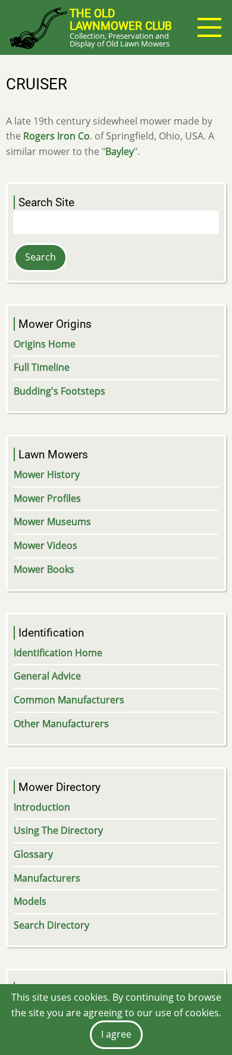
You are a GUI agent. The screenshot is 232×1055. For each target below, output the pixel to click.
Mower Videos (45, 545)
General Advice (47, 675)
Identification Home (58, 652)
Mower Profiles (47, 498)
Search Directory (51, 925)
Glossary (33, 854)
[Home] (38, 27)
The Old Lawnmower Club (121, 20)
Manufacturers (47, 878)
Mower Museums (52, 521)
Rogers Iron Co (56, 135)
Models (30, 901)
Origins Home (45, 343)
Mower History (47, 474)
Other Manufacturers (61, 723)
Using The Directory (58, 830)
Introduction (42, 807)
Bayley (119, 151)
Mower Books (44, 569)
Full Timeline (42, 367)
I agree (116, 1034)
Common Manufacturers (69, 699)
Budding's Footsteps (59, 391)
